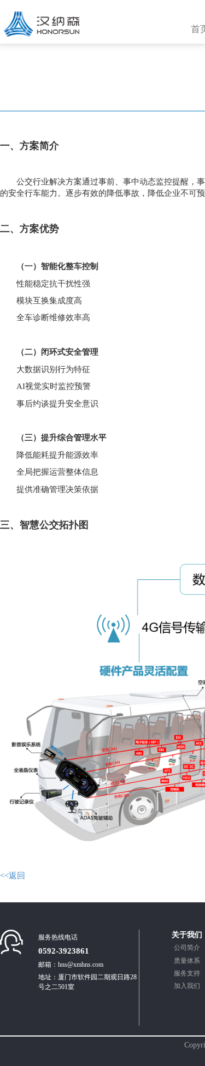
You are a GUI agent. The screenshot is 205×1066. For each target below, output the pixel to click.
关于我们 (187, 935)
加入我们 (187, 986)
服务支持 (187, 973)
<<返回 (12, 875)
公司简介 (187, 947)
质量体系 (187, 961)
